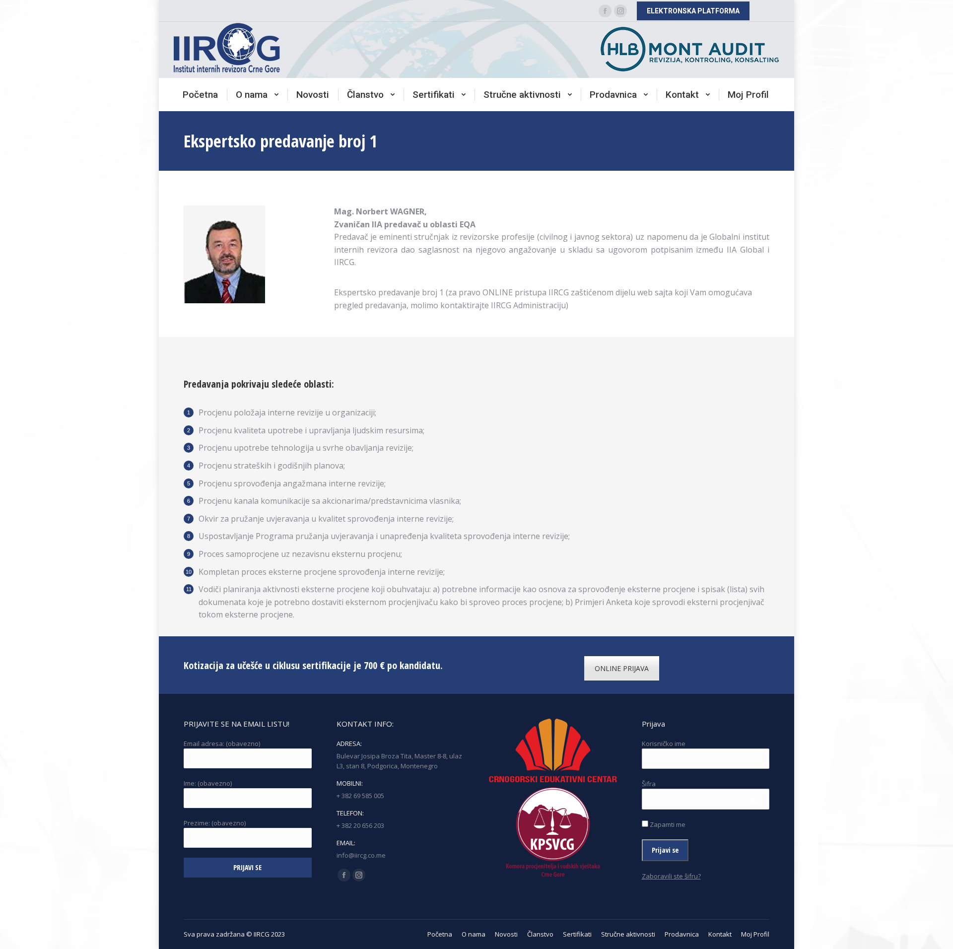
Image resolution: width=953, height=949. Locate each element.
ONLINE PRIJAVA (622, 668)
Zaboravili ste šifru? (671, 876)
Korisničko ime (663, 743)
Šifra (649, 783)
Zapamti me (666, 824)
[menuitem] (200, 94)
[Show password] (754, 801)
